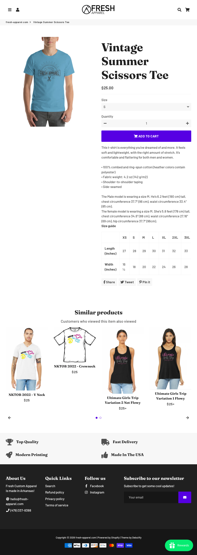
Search (50, 486)
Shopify (115, 537)
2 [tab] (100, 418)
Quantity (107, 116)
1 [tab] (97, 418)
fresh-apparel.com (17, 22)
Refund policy (54, 492)
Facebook (96, 486)
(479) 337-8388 (20, 510)
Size (104, 100)
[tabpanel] (27, 365)
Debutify (136, 537)
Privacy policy (54, 499)
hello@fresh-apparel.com (17, 501)
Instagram (96, 492)
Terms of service (56, 505)
